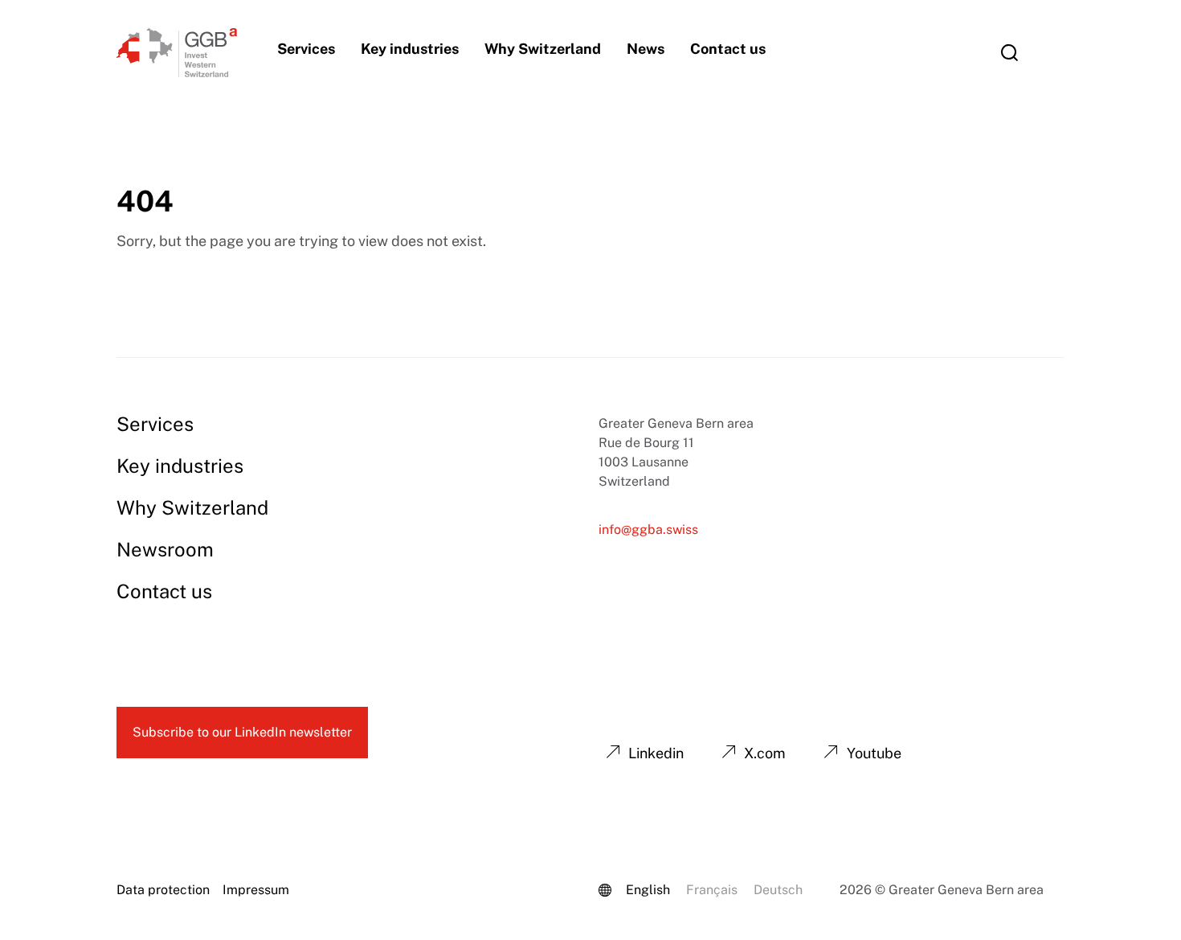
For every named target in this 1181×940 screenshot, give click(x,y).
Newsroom (165, 549)
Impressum (256, 889)
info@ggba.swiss (648, 529)
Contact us (728, 48)
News (645, 48)
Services (306, 48)
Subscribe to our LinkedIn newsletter (242, 732)
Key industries (410, 48)
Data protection (163, 889)
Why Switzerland (542, 48)
